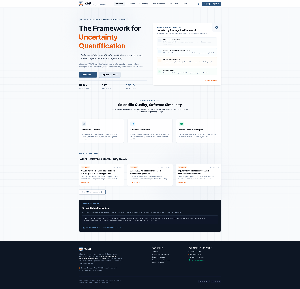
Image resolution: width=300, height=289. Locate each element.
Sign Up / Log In (210, 4)
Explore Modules (110, 75)
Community (143, 4)
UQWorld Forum (195, 254)
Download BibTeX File (111, 228)
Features (131, 4)
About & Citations (158, 263)
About (185, 4)
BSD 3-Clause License (198, 260)
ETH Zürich (122, 19)
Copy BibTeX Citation (90, 228)
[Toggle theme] (199, 4)
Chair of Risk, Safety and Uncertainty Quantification (100, 19)
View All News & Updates (91, 192)
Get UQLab (173, 4)
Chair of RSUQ (98, 271)
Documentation (159, 4)
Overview (119, 4)
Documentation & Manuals (161, 260)
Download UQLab (194, 251)
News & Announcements (160, 254)
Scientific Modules (158, 257)
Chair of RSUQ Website (196, 257)
